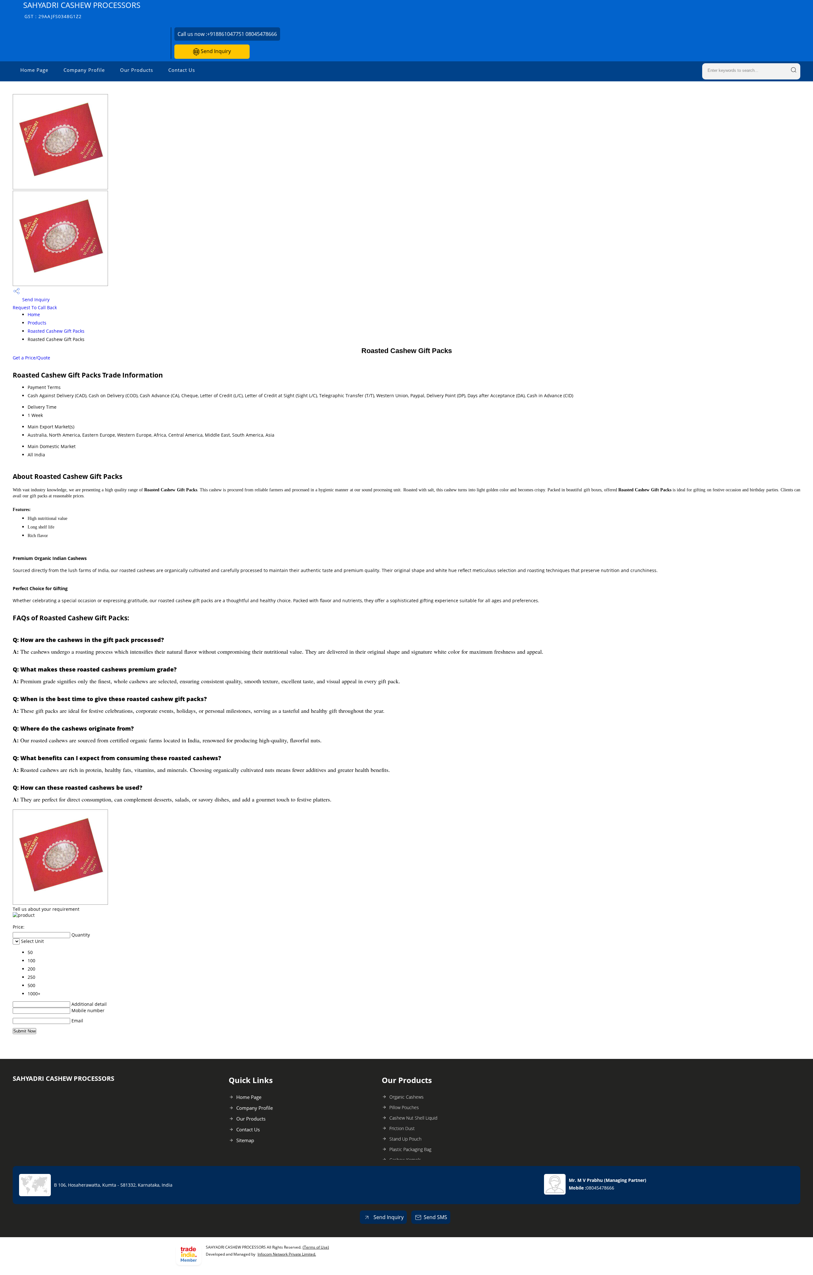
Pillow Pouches (404, 1107)
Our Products (136, 70)
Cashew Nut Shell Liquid (413, 1118)
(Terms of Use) (316, 1247)
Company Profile (84, 70)
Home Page (34, 70)
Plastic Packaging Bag (410, 1149)
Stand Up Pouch (405, 1139)
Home (34, 314)
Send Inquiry (215, 51)
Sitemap (245, 1140)
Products (37, 323)
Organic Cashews (406, 1097)
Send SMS (435, 1217)
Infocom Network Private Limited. (287, 1254)
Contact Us (181, 70)
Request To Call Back (35, 307)
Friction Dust (402, 1128)
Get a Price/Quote (31, 358)
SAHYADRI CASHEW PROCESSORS (81, 9)
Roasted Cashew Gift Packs (56, 331)
